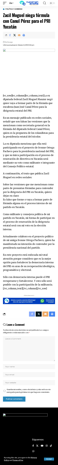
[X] (37, 446)
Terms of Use (18, 460)
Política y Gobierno (14, 9)
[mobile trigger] (5, 3)
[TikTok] (51, 446)
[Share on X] (14, 35)
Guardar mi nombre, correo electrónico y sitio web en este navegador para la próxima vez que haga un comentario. (29, 391)
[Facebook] (33, 446)
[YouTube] (42, 446)
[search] (44, 3)
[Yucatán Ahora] (29, 3)
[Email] (19, 35)
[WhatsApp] (33, 451)
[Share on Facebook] (10, 35)
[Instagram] (46, 446)
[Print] (24, 35)
